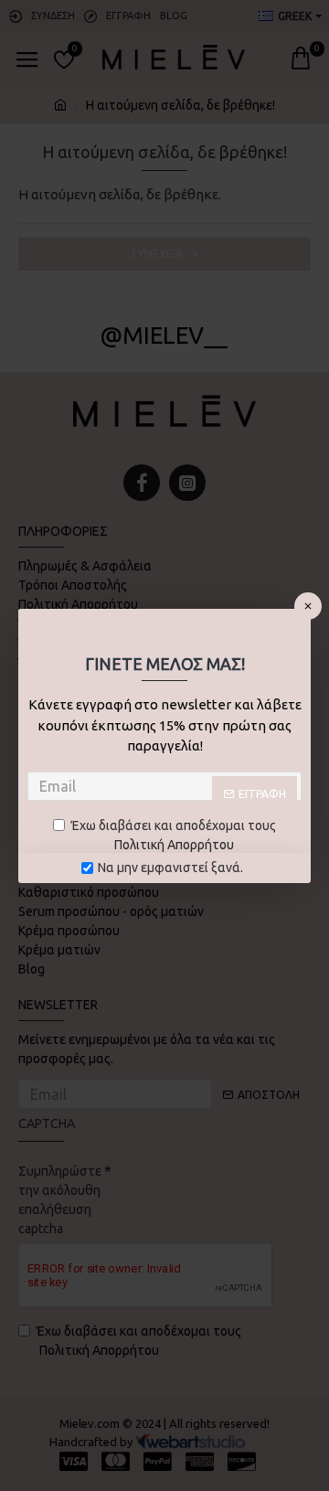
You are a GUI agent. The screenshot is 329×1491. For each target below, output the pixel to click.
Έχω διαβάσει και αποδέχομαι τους (173, 835)
